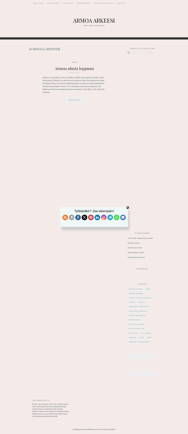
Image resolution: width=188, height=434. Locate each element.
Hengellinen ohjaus (104, 3)
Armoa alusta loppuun (74, 68)
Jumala (141, 302)
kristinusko (135, 320)
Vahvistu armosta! (134, 243)
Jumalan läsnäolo (138, 311)
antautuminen (136, 289)
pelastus (133, 333)
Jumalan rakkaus (137, 315)
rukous (132, 337)
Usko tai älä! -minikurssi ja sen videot (140, 238)
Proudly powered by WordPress (84, 429)
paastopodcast (137, 328)
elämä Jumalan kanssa (140, 298)
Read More (76, 101)
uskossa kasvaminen (139, 342)
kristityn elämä (136, 324)
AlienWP (112, 429)
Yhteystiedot (53, 3)
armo (148, 289)
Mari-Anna (38, 3)
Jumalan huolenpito (139, 306)
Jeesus (132, 302)
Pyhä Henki (145, 333)
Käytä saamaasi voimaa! (136, 253)
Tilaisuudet (68, 3)
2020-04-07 (74, 73)
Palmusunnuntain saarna (136, 257)
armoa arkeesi (136, 293)
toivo (141, 337)
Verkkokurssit (84, 3)
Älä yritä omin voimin (135, 248)
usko (74, 62)
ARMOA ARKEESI (94, 20)
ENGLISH (121, 3)
